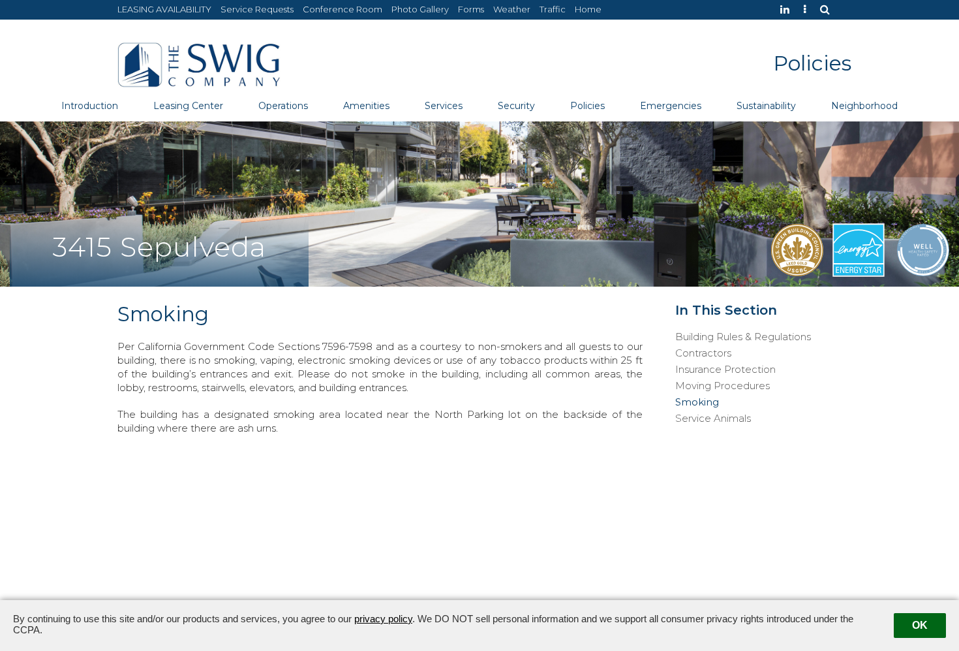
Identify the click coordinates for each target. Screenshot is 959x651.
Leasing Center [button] (188, 106)
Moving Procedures (722, 386)
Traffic (553, 9)
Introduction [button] (89, 106)
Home (588, 9)
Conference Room (342, 9)
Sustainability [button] (766, 106)
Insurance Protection (725, 369)
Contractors (703, 353)
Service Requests (257, 9)
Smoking (697, 402)
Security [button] (516, 106)
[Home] (199, 63)
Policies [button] (587, 106)
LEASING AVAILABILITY (164, 9)
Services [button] (444, 106)
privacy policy (383, 618)
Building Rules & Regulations (743, 337)
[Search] (828, 9)
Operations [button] (283, 106)
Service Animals (713, 418)
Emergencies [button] (670, 106)
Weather (511, 9)
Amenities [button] (366, 106)
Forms (471, 9)
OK (920, 625)
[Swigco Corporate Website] (808, 9)
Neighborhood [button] (864, 106)
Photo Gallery (420, 9)
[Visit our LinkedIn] (788, 9)
